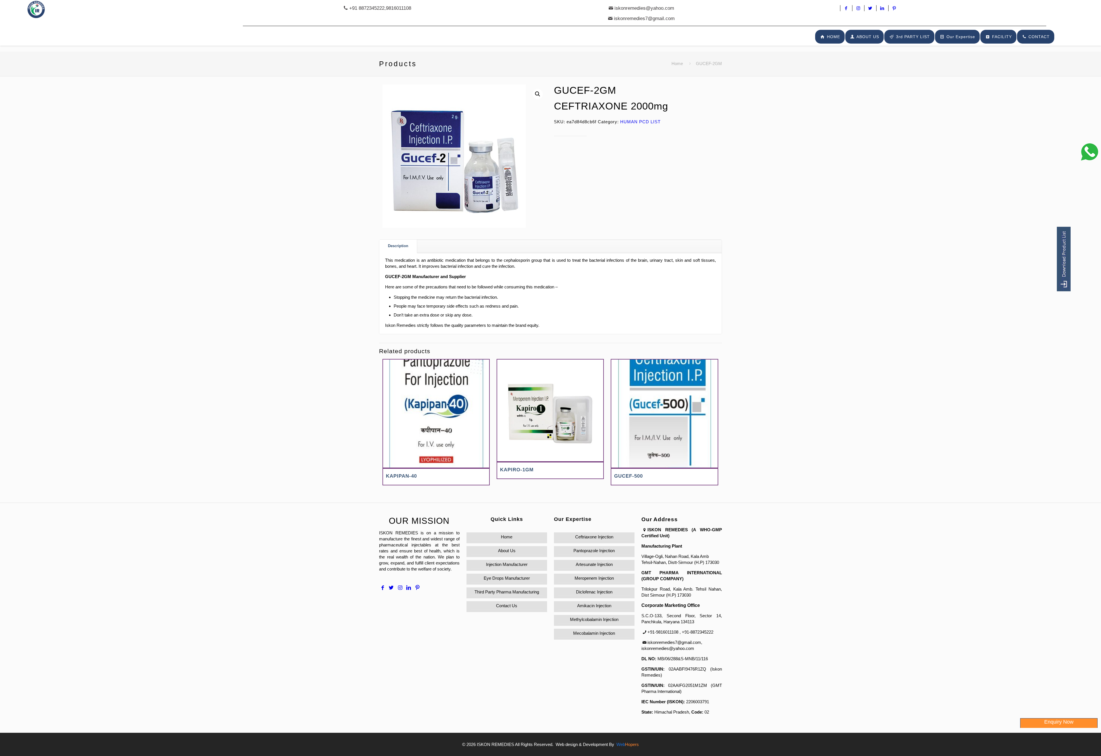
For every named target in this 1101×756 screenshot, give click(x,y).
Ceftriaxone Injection (594, 536)
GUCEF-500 (628, 476)
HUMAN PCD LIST (640, 121)
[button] (537, 94)
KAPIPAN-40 (401, 476)
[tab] (398, 246)
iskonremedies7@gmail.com (644, 18)
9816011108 (398, 8)
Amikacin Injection (594, 605)
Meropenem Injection (594, 578)
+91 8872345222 (366, 8)
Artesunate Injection (594, 564)
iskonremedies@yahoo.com (644, 8)
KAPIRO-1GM (517, 469)
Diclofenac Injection (594, 591)
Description (398, 246)
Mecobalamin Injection (594, 633)
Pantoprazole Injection (594, 550)
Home (677, 63)
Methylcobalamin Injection (594, 619)
